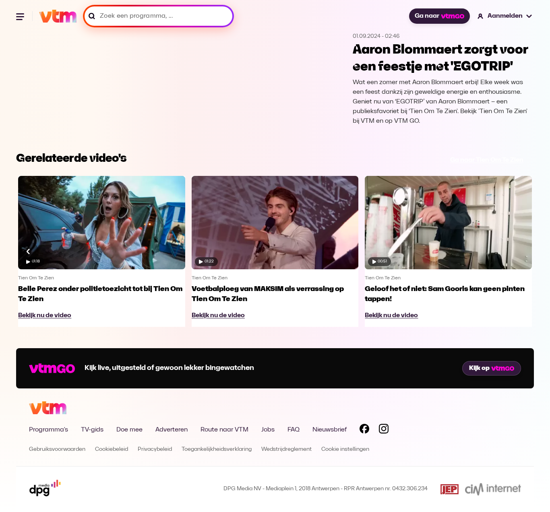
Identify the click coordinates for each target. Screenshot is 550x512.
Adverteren (171, 430)
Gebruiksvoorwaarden (57, 449)
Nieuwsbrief (329, 430)
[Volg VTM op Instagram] (384, 430)
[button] (505, 16)
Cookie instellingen (345, 449)
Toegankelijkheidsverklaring (217, 449)
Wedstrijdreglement (286, 449)
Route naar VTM (224, 430)
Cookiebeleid (111, 449)
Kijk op (479, 368)
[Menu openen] (21, 16)
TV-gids (92, 430)
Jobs (268, 430)
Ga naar (427, 16)
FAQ (293, 430)
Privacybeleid (155, 449)
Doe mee (129, 430)
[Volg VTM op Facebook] (364, 430)
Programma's (48, 430)
